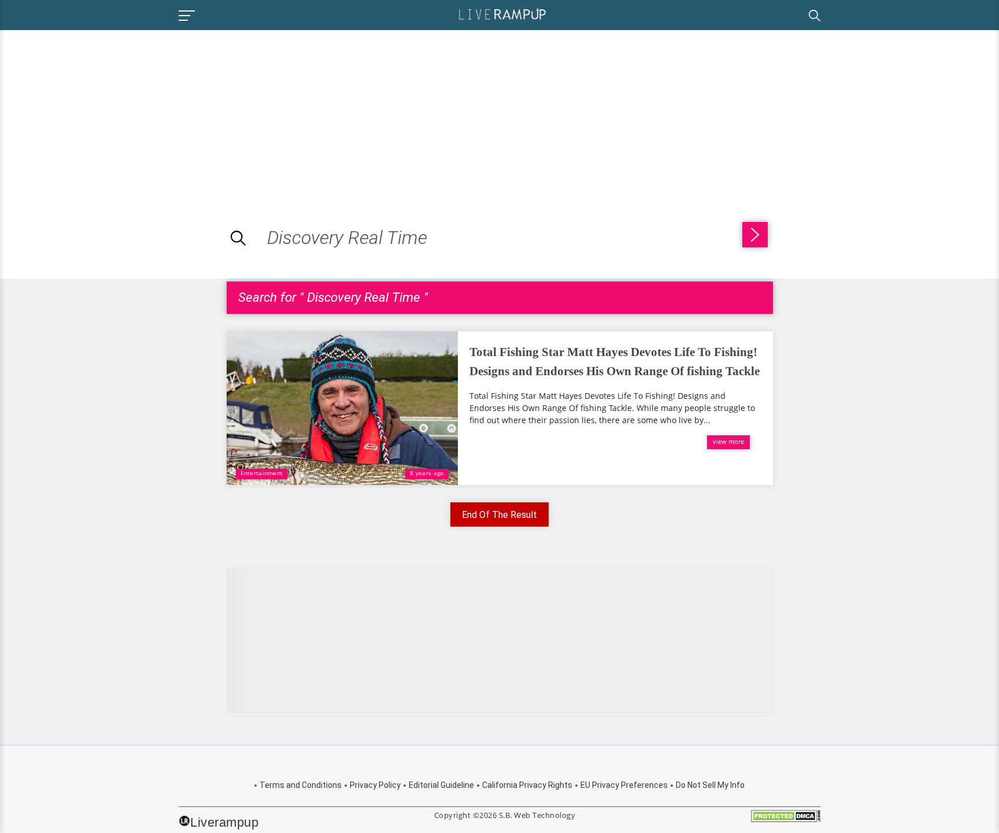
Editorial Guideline (441, 785)
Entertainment (261, 473)
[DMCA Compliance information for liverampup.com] (785, 820)
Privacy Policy (375, 785)
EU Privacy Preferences (624, 785)
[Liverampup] (502, 13)
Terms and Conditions (301, 785)
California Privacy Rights (527, 785)
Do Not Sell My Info (710, 785)
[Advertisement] (97, 111)
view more (728, 441)
